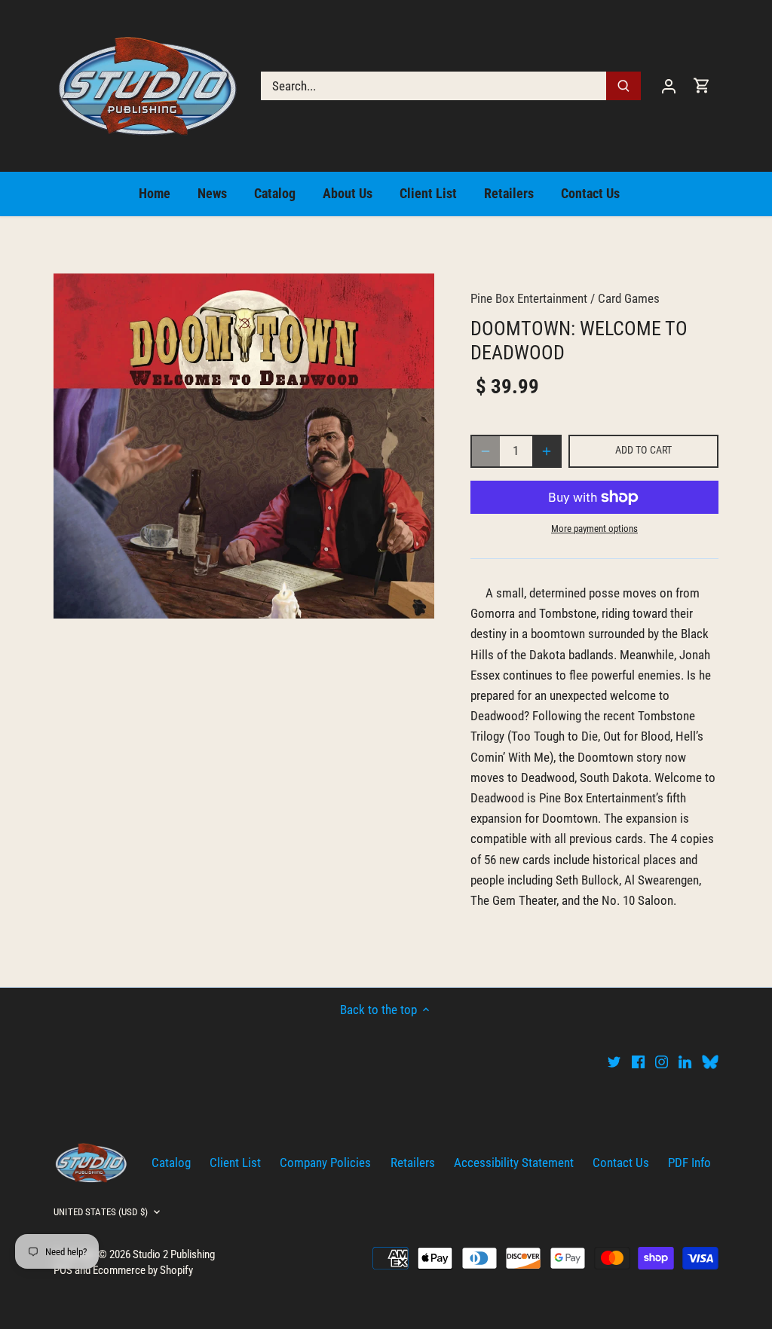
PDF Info (689, 1162)
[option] (244, 445)
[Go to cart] (702, 85)
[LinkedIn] (685, 1062)
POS (63, 1270)
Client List (235, 1162)
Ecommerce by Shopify (143, 1270)
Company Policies (325, 1162)
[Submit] (623, 86)
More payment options (594, 529)
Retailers (413, 1162)
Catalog (171, 1162)
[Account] (668, 85)
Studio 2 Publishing (174, 1254)
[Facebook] (638, 1062)
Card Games (629, 298)
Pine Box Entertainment (528, 298)
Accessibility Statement (514, 1162)
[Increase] (546, 451)
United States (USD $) (101, 1211)
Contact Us (621, 1162)
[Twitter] (614, 1062)
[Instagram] (661, 1062)
